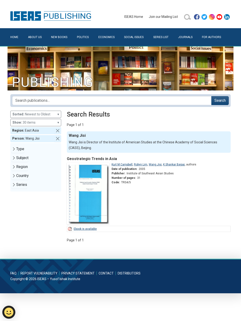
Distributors (129, 273)
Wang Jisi (155, 164)
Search (220, 100)
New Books (59, 37)
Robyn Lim (140, 164)
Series (21, 184)
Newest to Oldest (35, 114)
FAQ (13, 273)
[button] (57, 130)
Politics (83, 37)
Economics (106, 37)
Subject (22, 158)
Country (22, 175)
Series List (161, 37)
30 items (35, 122)
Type (20, 149)
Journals (185, 37)
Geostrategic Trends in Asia (92, 159)
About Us (35, 37)
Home (14, 37)
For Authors (211, 37)
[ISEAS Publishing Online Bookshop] (51, 16)
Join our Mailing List (163, 17)
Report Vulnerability (38, 273)
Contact (106, 273)
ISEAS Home (133, 17)
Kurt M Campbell (122, 164)
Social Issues (134, 37)
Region (22, 166)
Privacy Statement (78, 273)
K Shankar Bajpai (174, 164)
